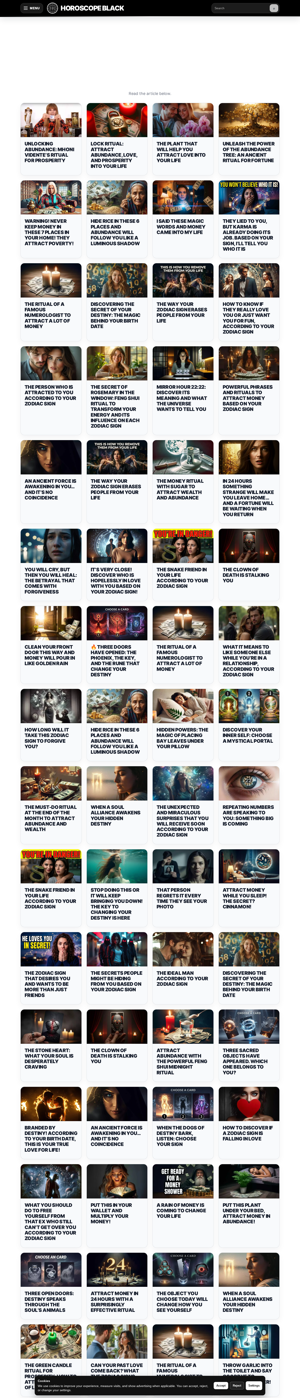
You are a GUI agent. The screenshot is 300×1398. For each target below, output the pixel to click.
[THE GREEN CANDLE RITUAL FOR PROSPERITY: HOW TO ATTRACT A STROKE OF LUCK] (51, 1341)
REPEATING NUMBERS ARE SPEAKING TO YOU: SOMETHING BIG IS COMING (248, 815)
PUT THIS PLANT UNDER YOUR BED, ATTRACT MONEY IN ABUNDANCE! (246, 1213)
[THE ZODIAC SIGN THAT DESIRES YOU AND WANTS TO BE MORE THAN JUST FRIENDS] (51, 949)
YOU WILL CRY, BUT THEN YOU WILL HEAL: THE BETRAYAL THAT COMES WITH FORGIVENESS (51, 581)
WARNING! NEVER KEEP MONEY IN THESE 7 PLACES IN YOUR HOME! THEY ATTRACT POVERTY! (49, 232)
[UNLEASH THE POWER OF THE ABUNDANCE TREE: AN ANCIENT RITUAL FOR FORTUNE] (249, 120)
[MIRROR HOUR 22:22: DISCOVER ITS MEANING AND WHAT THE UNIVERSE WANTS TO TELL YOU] (183, 363)
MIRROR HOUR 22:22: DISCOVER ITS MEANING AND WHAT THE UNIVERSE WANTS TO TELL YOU (182, 398)
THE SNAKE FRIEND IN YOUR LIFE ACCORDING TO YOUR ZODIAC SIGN (182, 578)
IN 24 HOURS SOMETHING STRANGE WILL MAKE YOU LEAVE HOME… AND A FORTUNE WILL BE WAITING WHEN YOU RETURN (248, 497)
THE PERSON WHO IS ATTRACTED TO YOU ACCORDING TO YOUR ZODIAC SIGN (50, 395)
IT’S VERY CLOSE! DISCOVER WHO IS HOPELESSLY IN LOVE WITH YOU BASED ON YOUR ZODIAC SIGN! (116, 581)
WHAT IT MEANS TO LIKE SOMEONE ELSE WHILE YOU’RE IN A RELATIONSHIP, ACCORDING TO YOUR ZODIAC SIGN (248, 660)
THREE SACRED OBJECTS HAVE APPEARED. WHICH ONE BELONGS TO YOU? (245, 1061)
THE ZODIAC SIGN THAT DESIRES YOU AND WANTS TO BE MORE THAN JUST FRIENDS (47, 984)
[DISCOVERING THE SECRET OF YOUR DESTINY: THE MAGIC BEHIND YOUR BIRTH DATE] (117, 280)
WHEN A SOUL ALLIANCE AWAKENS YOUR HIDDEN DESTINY (116, 815)
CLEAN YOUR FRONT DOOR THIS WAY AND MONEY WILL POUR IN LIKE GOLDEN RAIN (50, 655)
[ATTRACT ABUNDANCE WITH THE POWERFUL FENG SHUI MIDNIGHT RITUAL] (183, 1026)
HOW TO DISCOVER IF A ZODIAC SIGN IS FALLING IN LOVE (248, 1133)
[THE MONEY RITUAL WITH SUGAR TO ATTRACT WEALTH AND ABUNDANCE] (183, 457)
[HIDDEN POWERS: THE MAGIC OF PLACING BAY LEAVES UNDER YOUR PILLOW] (183, 706)
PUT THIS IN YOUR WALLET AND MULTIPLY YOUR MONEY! (111, 1213)
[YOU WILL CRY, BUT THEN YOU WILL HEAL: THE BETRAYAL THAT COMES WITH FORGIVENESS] (51, 546)
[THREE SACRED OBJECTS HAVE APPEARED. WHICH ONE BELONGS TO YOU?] (249, 1026)
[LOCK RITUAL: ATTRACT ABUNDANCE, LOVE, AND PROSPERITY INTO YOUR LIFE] (117, 120)
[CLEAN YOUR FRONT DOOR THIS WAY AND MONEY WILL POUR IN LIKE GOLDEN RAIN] (51, 623)
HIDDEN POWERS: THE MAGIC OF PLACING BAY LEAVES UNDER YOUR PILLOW (182, 738)
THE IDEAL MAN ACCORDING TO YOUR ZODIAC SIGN (182, 978)
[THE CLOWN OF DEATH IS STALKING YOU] (249, 546)
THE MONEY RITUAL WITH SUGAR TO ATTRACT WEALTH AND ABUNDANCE (180, 489)
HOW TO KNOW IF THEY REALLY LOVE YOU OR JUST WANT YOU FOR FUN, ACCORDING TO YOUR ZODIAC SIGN (248, 318)
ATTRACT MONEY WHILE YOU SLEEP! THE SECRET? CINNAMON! (245, 898)
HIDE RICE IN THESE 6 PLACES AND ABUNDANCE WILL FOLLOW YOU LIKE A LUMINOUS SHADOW (115, 232)
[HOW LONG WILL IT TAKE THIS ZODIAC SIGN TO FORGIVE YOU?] (51, 706)
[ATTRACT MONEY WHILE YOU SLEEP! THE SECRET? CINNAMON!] (249, 866)
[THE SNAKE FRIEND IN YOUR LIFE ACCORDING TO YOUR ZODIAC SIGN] (183, 546)
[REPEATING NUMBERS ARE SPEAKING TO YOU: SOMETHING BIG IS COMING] (249, 783)
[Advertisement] (150, 49)
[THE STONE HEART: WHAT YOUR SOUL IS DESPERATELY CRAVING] (51, 1026)
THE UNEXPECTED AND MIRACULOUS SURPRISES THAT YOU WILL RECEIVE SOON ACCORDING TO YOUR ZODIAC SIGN (182, 821)
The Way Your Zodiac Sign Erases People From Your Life (182, 312)
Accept (221, 1385)
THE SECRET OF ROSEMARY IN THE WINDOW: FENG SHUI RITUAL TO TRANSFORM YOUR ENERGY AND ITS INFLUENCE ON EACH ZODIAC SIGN (115, 406)
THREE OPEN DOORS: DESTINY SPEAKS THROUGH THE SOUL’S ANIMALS (49, 1302)
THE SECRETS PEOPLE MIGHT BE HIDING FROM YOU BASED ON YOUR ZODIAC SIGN (117, 981)
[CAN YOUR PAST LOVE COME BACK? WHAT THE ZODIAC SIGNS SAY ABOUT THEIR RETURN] (117, 1341)
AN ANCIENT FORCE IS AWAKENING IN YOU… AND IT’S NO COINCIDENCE (50, 489)
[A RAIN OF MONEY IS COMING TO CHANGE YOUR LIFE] (183, 1181)
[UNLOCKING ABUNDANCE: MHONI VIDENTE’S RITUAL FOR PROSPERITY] (51, 120)
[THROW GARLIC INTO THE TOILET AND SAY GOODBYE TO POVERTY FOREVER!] (249, 1341)
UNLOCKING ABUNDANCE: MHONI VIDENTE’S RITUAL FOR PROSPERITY (49, 152)
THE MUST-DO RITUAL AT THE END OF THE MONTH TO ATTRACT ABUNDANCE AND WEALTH (51, 818)
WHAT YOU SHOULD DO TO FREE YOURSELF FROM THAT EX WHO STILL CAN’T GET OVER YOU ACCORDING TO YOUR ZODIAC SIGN (50, 1221)
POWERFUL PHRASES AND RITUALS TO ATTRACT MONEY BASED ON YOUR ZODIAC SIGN (248, 398)
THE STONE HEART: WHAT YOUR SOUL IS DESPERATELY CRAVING (49, 1059)
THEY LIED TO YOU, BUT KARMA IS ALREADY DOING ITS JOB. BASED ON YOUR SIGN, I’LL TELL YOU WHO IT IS (248, 235)
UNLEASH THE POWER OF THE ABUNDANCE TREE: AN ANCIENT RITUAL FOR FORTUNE (249, 152)
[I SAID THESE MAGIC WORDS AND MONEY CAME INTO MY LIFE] (183, 197)
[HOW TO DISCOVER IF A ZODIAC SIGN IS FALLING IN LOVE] (249, 1104)
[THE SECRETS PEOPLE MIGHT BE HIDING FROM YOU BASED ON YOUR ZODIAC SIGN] (117, 949)
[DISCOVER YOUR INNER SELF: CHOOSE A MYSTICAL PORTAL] (249, 706)
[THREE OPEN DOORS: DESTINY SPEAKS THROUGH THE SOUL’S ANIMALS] (51, 1270)
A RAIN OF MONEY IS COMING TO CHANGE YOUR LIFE (181, 1210)
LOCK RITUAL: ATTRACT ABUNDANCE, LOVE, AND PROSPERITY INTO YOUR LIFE (114, 155)
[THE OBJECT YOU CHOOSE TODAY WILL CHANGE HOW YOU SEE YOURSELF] (183, 1270)
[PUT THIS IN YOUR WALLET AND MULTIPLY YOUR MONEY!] (117, 1181)
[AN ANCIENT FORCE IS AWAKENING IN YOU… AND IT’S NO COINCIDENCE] (51, 457)
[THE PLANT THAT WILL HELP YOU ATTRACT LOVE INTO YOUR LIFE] (183, 120)
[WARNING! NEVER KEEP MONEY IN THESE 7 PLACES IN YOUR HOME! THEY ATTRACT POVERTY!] (51, 197)
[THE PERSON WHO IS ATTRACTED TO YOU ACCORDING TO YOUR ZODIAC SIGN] (51, 363)
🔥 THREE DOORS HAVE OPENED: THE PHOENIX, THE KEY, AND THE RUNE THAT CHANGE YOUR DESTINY (115, 660)
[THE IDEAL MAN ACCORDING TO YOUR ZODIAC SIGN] (183, 949)
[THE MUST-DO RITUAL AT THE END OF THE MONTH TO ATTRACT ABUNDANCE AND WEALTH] (51, 783)
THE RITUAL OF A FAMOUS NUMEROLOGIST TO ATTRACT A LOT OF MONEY (48, 315)
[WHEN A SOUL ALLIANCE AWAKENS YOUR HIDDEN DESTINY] (117, 783)
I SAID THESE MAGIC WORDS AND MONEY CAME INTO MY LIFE (181, 226)
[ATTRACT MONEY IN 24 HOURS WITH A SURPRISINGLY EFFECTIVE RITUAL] (117, 1270)
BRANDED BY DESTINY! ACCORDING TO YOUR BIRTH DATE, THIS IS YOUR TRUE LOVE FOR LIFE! (51, 1139)
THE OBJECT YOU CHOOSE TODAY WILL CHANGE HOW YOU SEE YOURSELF (182, 1302)
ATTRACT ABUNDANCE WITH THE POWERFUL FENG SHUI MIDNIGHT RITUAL (182, 1061)
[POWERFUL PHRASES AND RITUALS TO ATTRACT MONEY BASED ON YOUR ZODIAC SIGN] (249, 363)
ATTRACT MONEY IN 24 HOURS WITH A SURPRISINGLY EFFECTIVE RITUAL (114, 1302)
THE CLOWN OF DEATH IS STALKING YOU (246, 575)
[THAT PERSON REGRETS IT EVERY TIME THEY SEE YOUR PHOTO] (183, 866)
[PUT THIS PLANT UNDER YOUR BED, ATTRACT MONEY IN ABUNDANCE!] (249, 1181)
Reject (237, 1385)
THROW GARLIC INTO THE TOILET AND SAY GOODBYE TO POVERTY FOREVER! (248, 1373)
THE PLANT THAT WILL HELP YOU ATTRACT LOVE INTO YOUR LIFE (181, 152)
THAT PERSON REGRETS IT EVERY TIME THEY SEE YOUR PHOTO (182, 898)
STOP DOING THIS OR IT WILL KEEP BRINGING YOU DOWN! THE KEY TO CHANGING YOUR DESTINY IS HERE (117, 904)
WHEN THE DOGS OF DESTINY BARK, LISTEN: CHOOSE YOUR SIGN (180, 1136)
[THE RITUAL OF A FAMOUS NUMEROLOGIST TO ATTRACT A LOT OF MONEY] (51, 280)
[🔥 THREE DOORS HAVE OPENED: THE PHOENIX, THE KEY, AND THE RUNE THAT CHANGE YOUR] (117, 623)
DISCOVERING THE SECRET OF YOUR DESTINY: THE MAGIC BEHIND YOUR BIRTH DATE (116, 315)
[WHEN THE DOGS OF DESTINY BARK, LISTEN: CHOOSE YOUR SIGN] (183, 1104)
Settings (254, 1385)
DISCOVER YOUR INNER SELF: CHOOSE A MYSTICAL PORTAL (248, 735)
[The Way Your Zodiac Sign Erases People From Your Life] (183, 280)
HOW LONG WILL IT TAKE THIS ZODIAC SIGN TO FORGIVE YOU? (47, 738)
